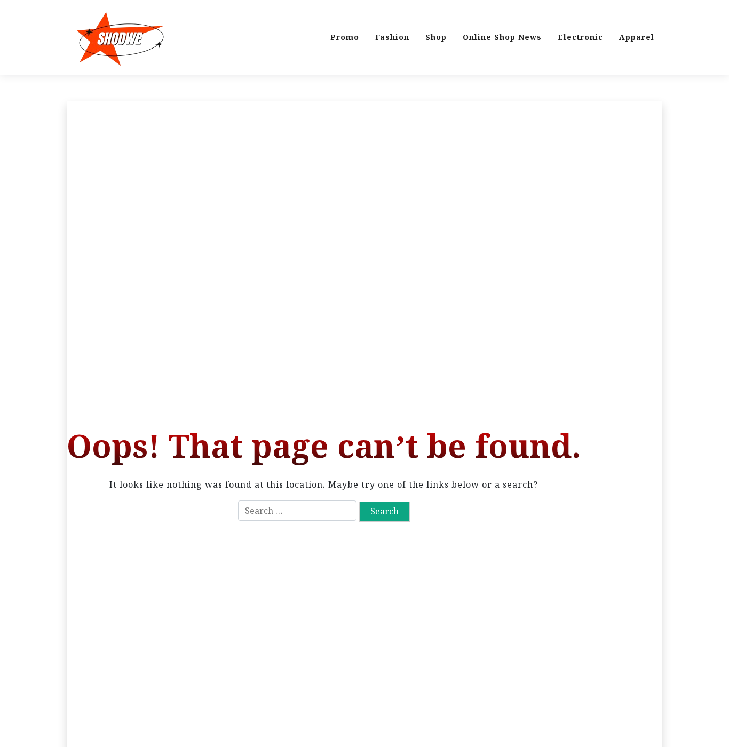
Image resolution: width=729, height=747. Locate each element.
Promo (344, 37)
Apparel (636, 37)
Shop (436, 37)
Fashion (392, 37)
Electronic (580, 37)
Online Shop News (502, 37)
